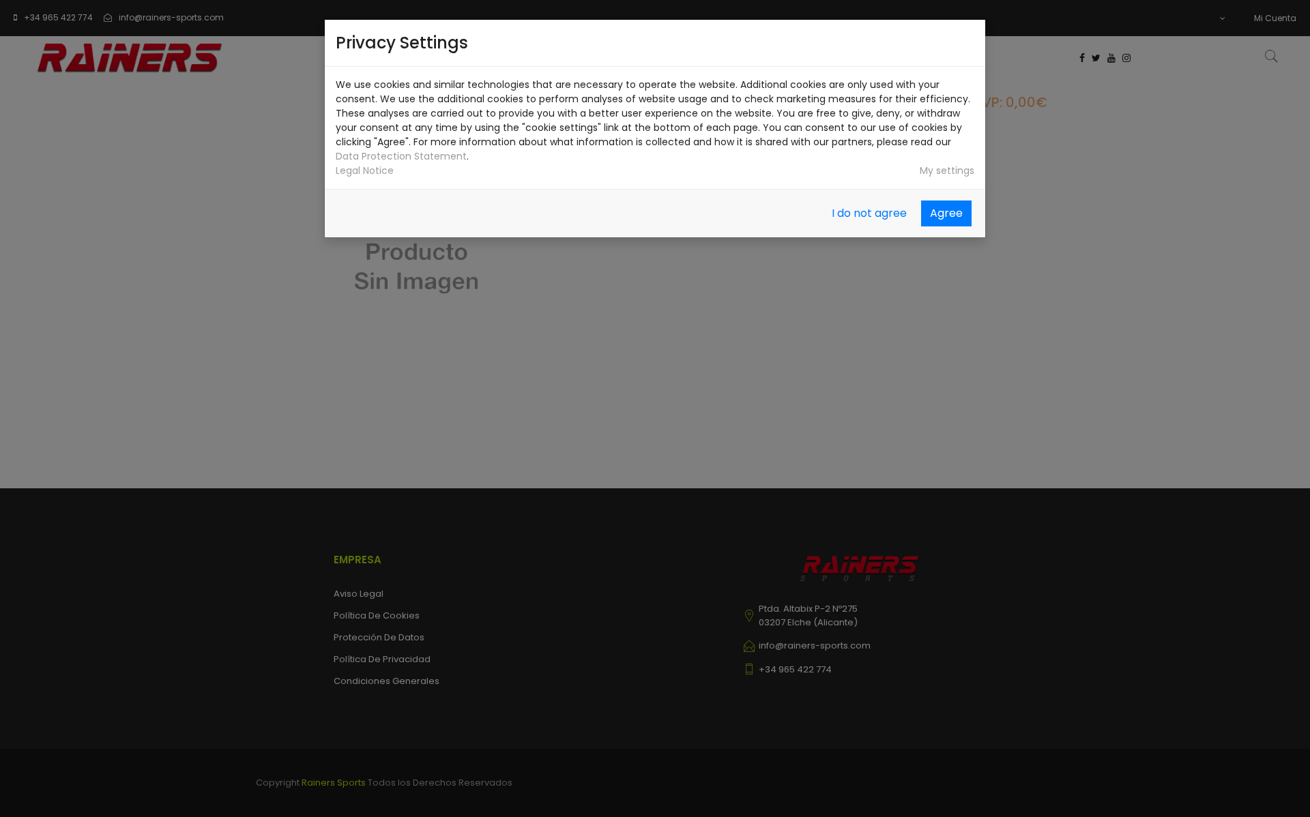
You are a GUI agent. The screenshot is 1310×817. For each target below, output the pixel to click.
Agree (946, 213)
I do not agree (869, 213)
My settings (947, 170)
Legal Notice (365, 170)
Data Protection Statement (401, 156)
